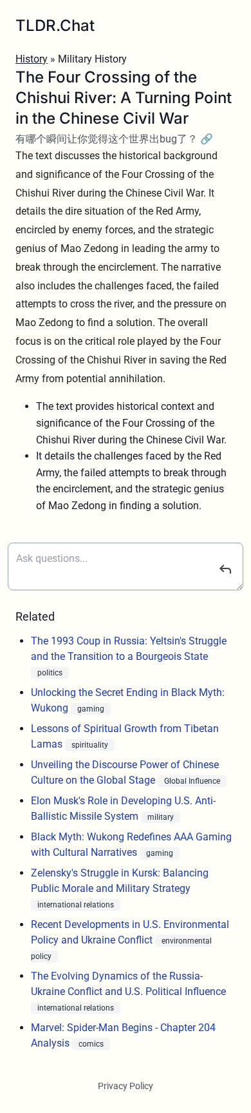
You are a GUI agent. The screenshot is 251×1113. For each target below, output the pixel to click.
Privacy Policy (125, 1086)
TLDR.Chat (55, 25)
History (31, 59)
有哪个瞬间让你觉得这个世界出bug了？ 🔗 (114, 139)
